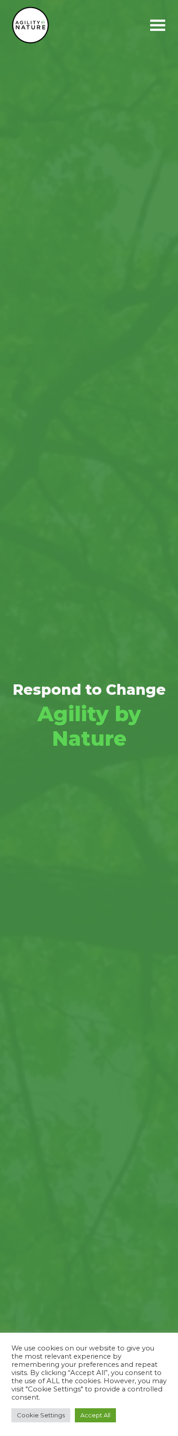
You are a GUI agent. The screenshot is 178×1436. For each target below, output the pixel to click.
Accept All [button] (95, 1415)
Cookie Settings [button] (41, 1415)
